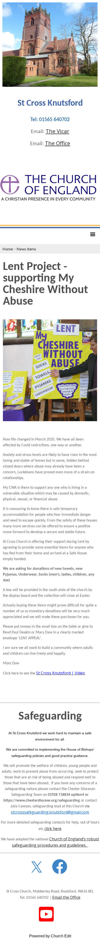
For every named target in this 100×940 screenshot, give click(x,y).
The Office (57, 143)
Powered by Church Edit (50, 936)
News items (26, 249)
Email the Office (66, 897)
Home (7, 249)
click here (52, 828)
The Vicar (57, 131)
